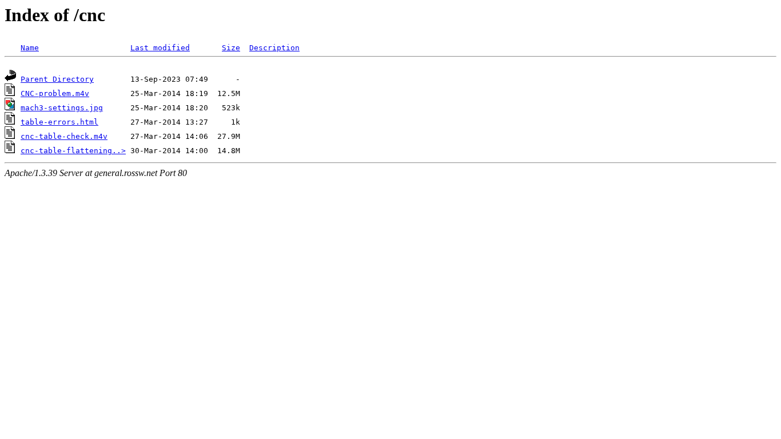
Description (274, 47)
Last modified (160, 47)
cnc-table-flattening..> (73, 150)
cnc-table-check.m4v (64, 136)
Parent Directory (57, 79)
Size (231, 47)
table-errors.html (59, 122)
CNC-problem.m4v (55, 93)
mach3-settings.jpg (62, 107)
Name (30, 47)
